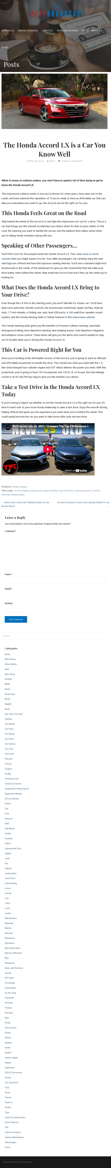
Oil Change (10, 983)
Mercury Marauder (13, 953)
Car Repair (9, 734)
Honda (15, 486)
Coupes (8, 769)
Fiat (6, 808)
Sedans (23, 486)
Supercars (9, 1067)
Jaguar (8, 853)
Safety (8, 1037)
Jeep (7, 858)
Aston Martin (11, 664)
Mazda (8, 928)
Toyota (8, 1097)
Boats (7, 689)
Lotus (7, 903)
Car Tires (9, 749)
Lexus (8, 888)
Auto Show (10, 674)
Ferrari (8, 803)
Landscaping (11, 883)
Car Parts (9, 729)
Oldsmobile (10, 988)
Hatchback (10, 828)
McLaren (9, 933)
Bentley (8, 679)
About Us (96, 30)
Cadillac (8, 719)
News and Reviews (67, 30)
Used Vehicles (12, 1122)
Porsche (9, 1013)
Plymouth (9, 998)
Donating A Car (12, 778)
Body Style (8, 30)
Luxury (8, 913)
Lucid (7, 908)
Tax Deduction (11, 1082)
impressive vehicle (84, 317)
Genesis (9, 818)
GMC (7, 823)
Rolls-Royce (10, 1027)
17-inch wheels (21, 490)
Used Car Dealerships (15, 1117)
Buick (7, 709)
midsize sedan (17, 494)
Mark (52, 161)
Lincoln (8, 893)
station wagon (11, 1057)
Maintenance (11, 918)
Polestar (9, 1003)
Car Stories (10, 744)
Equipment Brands (13, 793)
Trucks (8, 1107)
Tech (84, 30)
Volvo (7, 1147)
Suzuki (8, 1077)
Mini (7, 958)
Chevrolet (9, 754)
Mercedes (9, 943)
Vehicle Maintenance (14, 1137)
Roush (8, 1032)
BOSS (7, 699)
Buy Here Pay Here (14, 714)
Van (6, 1127)
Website (9, 603)
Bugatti (8, 704)
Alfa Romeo (10, 659)
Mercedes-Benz (12, 948)
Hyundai (8, 838)
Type (7, 1112)
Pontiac (8, 1008)
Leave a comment (71, 161)
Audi (7, 669)
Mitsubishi (10, 963)
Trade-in (8, 1102)
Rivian (7, 1022)
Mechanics (10, 938)
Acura (7, 654)
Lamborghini (10, 873)
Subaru (8, 1062)
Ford (7, 813)
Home (5, 47)
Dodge (8, 774)
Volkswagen (10, 1142)
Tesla (7, 1092)
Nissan (8, 973)
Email (8, 588)
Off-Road (9, 978)
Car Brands (10, 724)
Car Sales (9, 739)
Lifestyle (47, 30)
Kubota (8, 868)
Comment (10, 531)
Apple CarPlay (50, 490)
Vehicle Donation (13, 1132)
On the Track (10, 993)
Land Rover (10, 878)
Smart (7, 1047)
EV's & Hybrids (12, 798)
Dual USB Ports (66, 490)
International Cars (13, 848)
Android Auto (35, 490)
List (6, 898)
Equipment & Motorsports (17, 788)
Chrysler (9, 759)
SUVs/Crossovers (13, 1072)
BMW (7, 684)
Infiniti (8, 843)
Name (8, 574)
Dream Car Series (28, 30)
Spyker (8, 1052)
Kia (6, 863)
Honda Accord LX (83, 490)
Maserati (9, 923)
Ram (7, 1018)
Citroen (8, 764)
